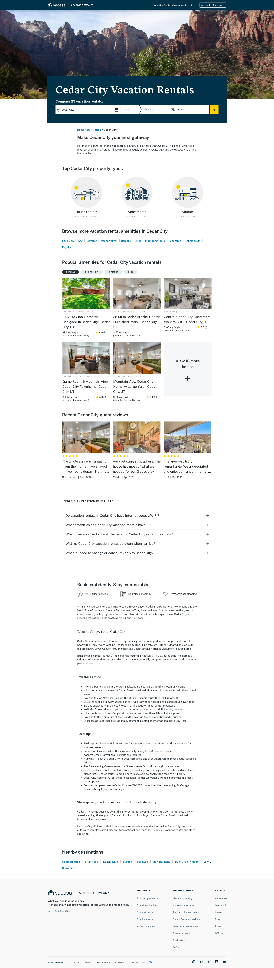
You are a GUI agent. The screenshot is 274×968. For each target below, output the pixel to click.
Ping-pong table (155, 240)
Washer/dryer (109, 240)
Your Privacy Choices (139, 962)
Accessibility (120, 962)
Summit (127, 861)
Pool (130, 272)
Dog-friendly (91, 272)
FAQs (176, 947)
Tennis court (192, 240)
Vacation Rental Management (170, 5)
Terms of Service (103, 962)
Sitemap (76, 962)
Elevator (91, 240)
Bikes (138, 240)
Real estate (179, 940)
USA (89, 129)
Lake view (68, 240)
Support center (145, 912)
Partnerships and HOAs (186, 912)
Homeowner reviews (183, 905)
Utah (98, 129)
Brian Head (91, 861)
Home (80, 129)
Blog (217, 919)
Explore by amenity (147, 898)
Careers (219, 912)
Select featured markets (186, 919)
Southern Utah (71, 861)
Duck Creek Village (187, 861)
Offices (219, 933)
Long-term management (186, 926)
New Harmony (161, 861)
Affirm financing (146, 926)
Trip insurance (145, 919)
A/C (80, 240)
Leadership (221, 905)
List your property (182, 898)
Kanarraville (110, 861)
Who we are (221, 898)
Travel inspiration (147, 905)
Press (218, 926)
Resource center (182, 933)
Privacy (88, 962)
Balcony (126, 240)
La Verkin (209, 861)
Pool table (175, 240)
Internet (113, 272)
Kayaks (66, 247)
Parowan (142, 861)
